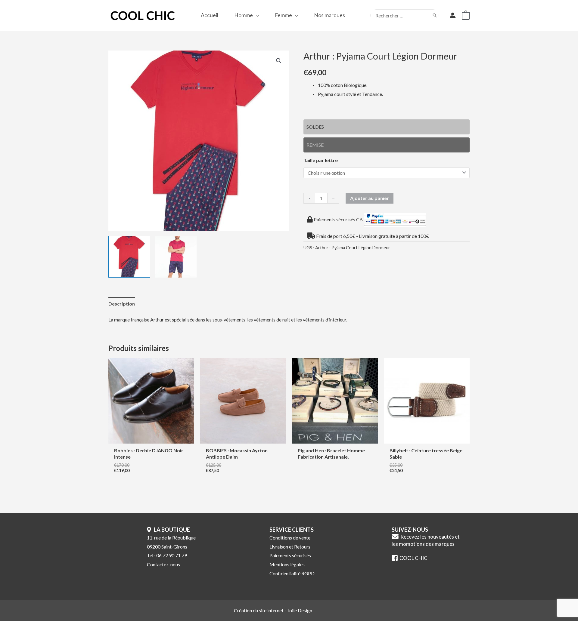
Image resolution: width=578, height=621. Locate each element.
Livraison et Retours (289, 546)
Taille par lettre (320, 160)
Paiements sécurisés (290, 555)
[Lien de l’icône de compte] (453, 15)
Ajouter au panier (369, 198)
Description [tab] (121, 303)
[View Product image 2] (176, 257)
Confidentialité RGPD (292, 573)
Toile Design (299, 610)
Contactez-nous (163, 564)
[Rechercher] (435, 15)
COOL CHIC (412, 558)
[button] (256, 15)
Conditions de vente (289, 537)
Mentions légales (287, 564)
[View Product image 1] (129, 257)
